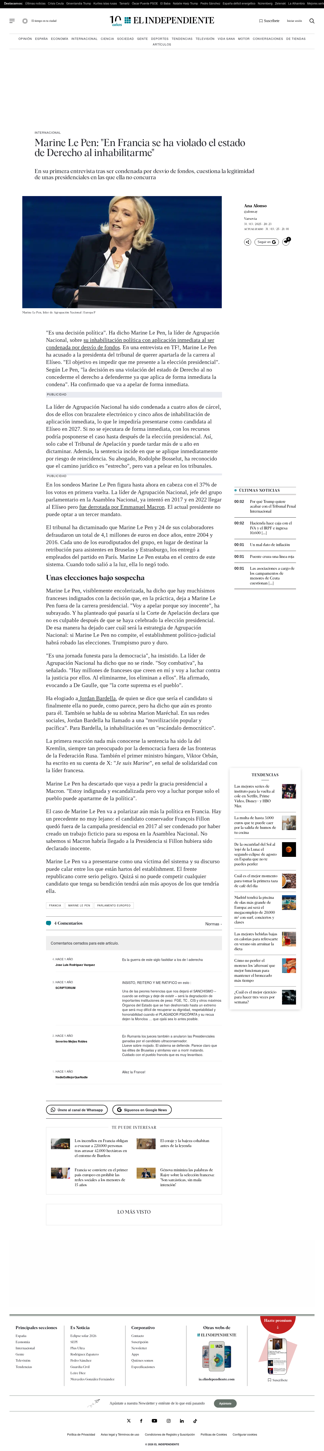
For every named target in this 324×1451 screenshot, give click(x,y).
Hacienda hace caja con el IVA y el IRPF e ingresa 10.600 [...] (271, 528)
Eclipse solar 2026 (83, 1336)
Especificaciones (143, 1367)
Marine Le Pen (79, 905)
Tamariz (124, 3)
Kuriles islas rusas (105, 3)
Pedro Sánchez (210, 3)
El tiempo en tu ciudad (44, 21)
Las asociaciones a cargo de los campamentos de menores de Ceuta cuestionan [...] (272, 575)
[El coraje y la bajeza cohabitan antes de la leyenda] (146, 1148)
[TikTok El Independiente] (195, 1422)
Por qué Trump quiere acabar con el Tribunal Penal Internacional (273, 506)
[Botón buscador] (312, 20)
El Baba (165, 3)
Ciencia (107, 39)
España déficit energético (239, 3)
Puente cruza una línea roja (272, 556)
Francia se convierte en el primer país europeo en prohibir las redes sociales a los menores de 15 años (101, 1177)
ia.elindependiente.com (217, 1379)
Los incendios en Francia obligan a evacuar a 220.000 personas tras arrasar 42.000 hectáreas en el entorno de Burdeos (101, 1148)
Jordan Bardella (97, 698)
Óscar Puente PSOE (145, 3)
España (41, 39)
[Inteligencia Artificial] (216, 1370)
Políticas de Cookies (214, 1434)
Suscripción (139, 1342)
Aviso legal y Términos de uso (120, 1434)
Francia (55, 905)
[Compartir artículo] (247, 242)
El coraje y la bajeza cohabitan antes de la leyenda (184, 1143)
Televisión (205, 39)
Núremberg (265, 3)
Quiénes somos (142, 1360)
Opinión (25, 39)
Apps (135, 1354)
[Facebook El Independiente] (141, 1421)
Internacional (84, 39)
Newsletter (139, 1348)
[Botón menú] (12, 21)
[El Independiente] (162, 21)
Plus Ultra (77, 1348)
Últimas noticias (35, 3)
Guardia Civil (80, 1367)
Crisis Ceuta (56, 3)
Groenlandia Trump (78, 3)
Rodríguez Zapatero (84, 1354)
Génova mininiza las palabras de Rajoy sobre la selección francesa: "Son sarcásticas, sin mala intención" (187, 1177)
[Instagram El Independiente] (169, 1421)
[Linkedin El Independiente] (182, 1421)
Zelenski (280, 3)
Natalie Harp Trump (185, 3)
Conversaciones (268, 39)
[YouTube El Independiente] (154, 1421)
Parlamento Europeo (114, 905)
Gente (142, 39)
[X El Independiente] (129, 1421)
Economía (59, 39)
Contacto (137, 1336)
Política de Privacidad (81, 1434)
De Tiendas (296, 39)
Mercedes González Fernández (92, 1379)
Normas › (213, 924)
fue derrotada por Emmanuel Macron (122, 507)
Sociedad (125, 39)
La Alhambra (296, 3)
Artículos (162, 44)
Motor (244, 39)
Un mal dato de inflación (270, 544)
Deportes (160, 39)
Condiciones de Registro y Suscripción (170, 1434)
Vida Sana (226, 39)
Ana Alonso (255, 206)
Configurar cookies (245, 1434)
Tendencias (182, 39)
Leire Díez (77, 1373)
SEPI (74, 1342)
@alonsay (251, 211)
